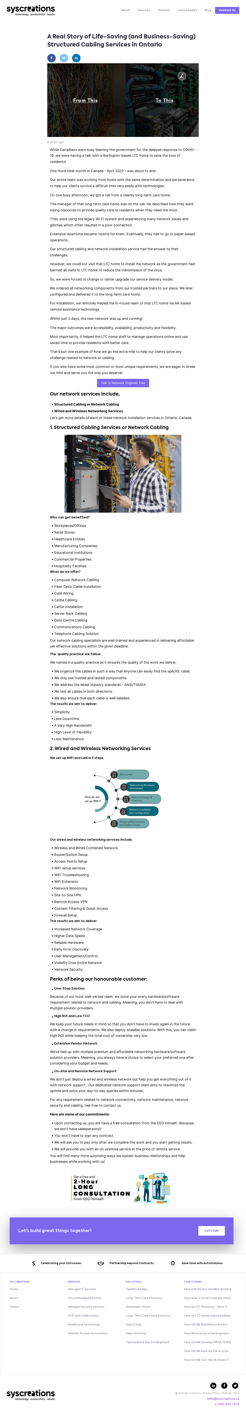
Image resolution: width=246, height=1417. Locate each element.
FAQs (236, 1393)
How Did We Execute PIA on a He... (207, 1351)
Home (14, 1289)
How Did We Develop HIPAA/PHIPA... (208, 1342)
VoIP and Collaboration (83, 1316)
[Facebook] (51, 58)
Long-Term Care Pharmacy (144, 1298)
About (125, 10)
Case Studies (187, 10)
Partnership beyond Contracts (132, 1263)
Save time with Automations (202, 1263)
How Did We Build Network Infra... (206, 1324)
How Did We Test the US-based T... (207, 1360)
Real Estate (134, 1324)
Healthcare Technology (84, 1324)
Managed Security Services (86, 1307)
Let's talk (212, 1231)
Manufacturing (136, 1333)
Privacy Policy (211, 1393)
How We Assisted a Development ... (208, 1333)
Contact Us (227, 10)
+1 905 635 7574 (226, 1404)
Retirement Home (138, 1307)
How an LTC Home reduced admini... (208, 1316)
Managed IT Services (82, 1289)
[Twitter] (64, 58)
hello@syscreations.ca (223, 1398)
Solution (164, 10)
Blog (208, 10)
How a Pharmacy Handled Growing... (208, 1289)
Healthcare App (136, 1289)
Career (14, 1307)
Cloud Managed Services (84, 1298)
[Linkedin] (76, 58)
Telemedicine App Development (147, 1342)
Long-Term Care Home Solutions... (149, 1316)
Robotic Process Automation (88, 1333)
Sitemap (226, 1393)
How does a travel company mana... (208, 1298)
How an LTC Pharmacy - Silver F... (206, 1307)
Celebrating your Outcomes (61, 1263)
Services (144, 10)
